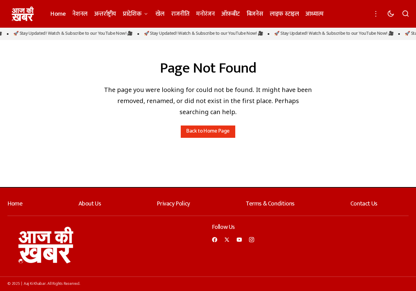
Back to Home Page (207, 131)
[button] (376, 14)
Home (14, 203)
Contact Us (364, 203)
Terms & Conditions (270, 203)
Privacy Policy (173, 203)
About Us (90, 203)
